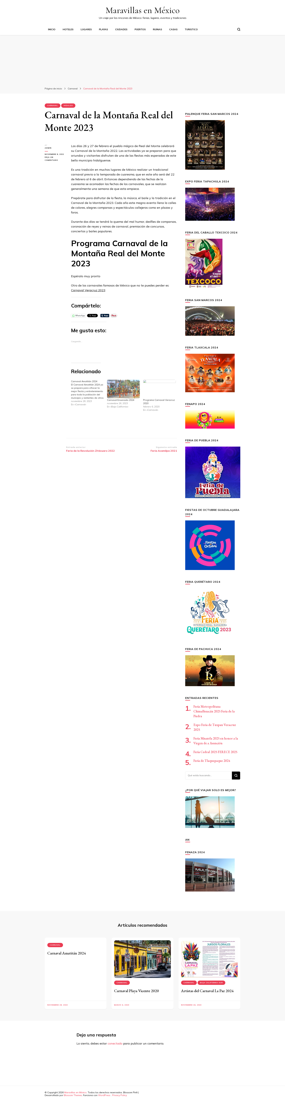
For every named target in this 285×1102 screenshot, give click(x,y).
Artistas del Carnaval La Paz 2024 (207, 990)
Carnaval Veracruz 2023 (88, 290)
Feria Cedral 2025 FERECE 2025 (215, 752)
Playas (103, 29)
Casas (173, 29)
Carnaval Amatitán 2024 (66, 953)
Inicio (51, 29)
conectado (115, 1043)
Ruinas (157, 29)
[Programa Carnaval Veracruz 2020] (159, 389)
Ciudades (121, 29)
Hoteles (68, 29)
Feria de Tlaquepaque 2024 (211, 761)
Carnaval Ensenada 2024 (120, 400)
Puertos (140, 29)
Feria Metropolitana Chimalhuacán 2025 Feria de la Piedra (214, 711)
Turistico (191, 29)
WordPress (104, 1095)
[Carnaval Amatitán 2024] (89, 393)
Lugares (86, 29)
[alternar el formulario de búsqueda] (238, 29)
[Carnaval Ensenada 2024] (123, 389)
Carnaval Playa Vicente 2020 (136, 990)
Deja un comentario (55, 159)
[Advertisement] (142, 60)
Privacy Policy (119, 1095)
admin (48, 148)
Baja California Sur (211, 983)
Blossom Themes (73, 1095)
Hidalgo (68, 105)
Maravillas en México (143, 10)
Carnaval (52, 105)
